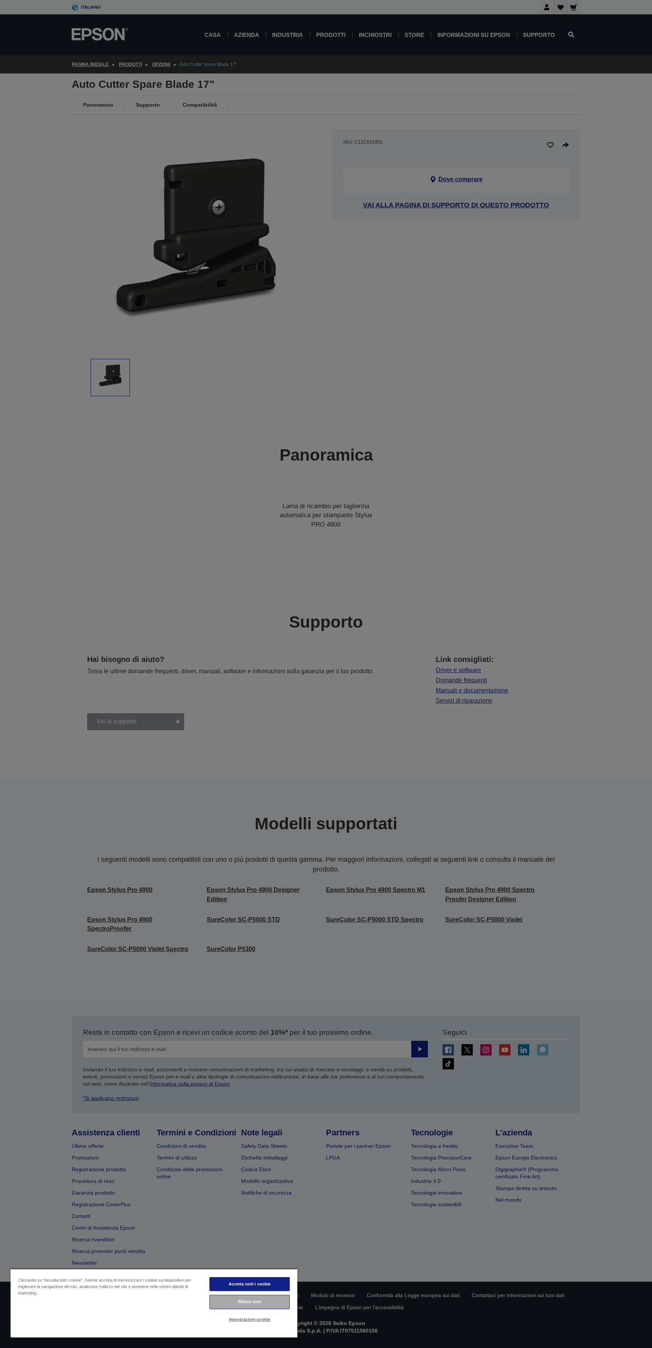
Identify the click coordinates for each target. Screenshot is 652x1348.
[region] (154, 1302)
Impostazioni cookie (249, 1319)
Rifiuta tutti (249, 1301)
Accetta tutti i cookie (250, 1284)
